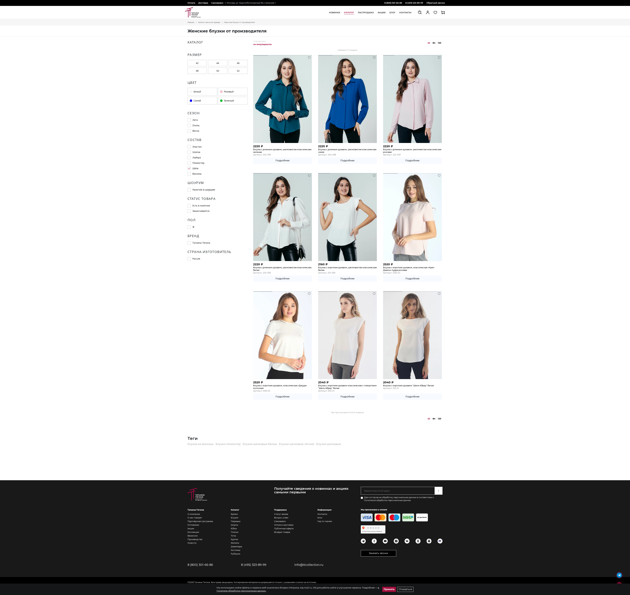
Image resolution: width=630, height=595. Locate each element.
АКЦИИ (382, 12)
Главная (191, 22)
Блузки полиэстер (228, 444)
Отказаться (405, 589)
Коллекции (193, 532)
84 (434, 43)
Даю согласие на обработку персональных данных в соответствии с (399, 499)
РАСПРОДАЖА (366, 12)
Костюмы (235, 550)
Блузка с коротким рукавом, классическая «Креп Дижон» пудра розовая (408, 268)
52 (238, 70)
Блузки (234, 517)
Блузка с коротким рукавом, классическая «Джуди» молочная (280, 386)
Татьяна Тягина (201, 242)
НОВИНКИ (334, 12)
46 (238, 63)
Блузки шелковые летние (297, 444)
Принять (389, 589)
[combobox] (263, 44)
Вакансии (193, 535)
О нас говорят (195, 517)
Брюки (234, 514)
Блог (320, 517)
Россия (196, 258)
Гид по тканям (324, 521)
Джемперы (236, 546)
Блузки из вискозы (201, 444)
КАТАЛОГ (349, 12)
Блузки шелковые (328, 444)
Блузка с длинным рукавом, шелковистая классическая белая (282, 268)
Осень (196, 125)
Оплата (191, 3)
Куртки (234, 539)
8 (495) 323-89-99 (414, 3)
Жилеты (235, 543)
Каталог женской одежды (209, 22)
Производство (195, 539)
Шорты (234, 525)
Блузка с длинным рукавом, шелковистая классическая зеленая (282, 150)
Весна (195, 130)
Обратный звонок (435, 3)
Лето (195, 119)
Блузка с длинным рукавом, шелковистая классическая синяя (347, 150)
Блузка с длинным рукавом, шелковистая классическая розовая (412, 150)
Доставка (203, 3)
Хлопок (196, 152)
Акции (191, 528)
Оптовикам (193, 525)
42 (197, 63)
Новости (192, 543)
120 (439, 43)
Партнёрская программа (200, 521)
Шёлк (195, 168)
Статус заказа (281, 514)
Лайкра (196, 157)
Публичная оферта (284, 528)
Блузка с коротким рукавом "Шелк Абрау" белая (408, 385)
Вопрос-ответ (281, 517)
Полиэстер (198, 162)
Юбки (234, 528)
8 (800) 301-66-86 (393, 3)
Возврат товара (282, 532)
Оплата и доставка (283, 525)
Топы (233, 535)
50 (217, 70)
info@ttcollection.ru (308, 565)
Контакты (405, 12)
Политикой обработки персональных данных (387, 500)
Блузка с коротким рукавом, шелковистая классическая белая (347, 268)
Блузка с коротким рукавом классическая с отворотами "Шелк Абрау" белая (347, 386)
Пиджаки (235, 521)
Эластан (197, 146)
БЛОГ (392, 12)
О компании (194, 514)
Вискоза (196, 173)
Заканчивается (201, 210)
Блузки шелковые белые (260, 444)
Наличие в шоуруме (203, 189)
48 (197, 70)
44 (217, 63)
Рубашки (235, 554)
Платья (234, 532)
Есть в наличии (201, 205)
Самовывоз (217, 3)
